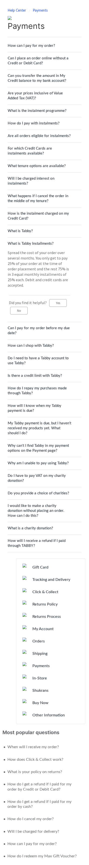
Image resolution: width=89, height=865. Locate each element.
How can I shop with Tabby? (31, 345)
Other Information (48, 715)
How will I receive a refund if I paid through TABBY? (37, 543)
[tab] (44, 46)
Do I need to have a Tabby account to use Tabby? (38, 360)
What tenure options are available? (37, 166)
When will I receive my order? (33, 747)
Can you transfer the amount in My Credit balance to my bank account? (37, 78)
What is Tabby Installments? (31, 243)
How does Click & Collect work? (35, 759)
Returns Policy (45, 604)
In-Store (39, 678)
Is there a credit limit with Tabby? (35, 376)
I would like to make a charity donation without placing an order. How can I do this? (36, 511)
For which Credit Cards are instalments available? (30, 151)
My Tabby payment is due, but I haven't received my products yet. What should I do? (39, 428)
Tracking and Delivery (51, 580)
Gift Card (40, 567)
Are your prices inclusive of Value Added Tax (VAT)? (35, 95)
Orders (38, 641)
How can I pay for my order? (31, 46)
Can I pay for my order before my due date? (39, 330)
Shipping (39, 654)
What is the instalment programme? (37, 111)
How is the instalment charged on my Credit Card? (38, 216)
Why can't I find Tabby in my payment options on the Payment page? (38, 448)
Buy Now (40, 703)
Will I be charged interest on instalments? (31, 181)
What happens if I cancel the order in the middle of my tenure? (38, 198)
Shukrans (40, 690)
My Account (43, 629)
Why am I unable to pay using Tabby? (38, 463)
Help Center (17, 10)
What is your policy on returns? (34, 772)
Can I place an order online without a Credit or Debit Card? (38, 60)
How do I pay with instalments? (34, 123)
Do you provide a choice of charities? (38, 493)
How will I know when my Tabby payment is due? (34, 408)
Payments (40, 10)
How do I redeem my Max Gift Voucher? (42, 856)
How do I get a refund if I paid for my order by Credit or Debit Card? (39, 786)
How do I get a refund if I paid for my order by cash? (39, 804)
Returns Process (46, 617)
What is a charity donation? (30, 528)
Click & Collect (45, 592)
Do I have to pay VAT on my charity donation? (37, 478)
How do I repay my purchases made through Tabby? (37, 390)
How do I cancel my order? (30, 819)
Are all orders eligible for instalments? (39, 136)
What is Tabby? (20, 231)
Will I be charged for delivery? (33, 831)
